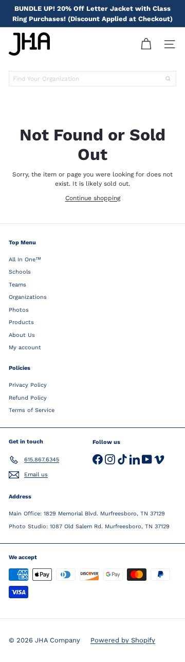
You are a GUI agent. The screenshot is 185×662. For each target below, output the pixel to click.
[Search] (168, 78)
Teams (17, 284)
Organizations (28, 297)
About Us (22, 335)
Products (21, 322)
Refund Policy (28, 398)
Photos (19, 310)
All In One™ (25, 259)
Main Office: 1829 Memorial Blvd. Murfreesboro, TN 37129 (87, 513)
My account (25, 347)
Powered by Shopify (122, 640)
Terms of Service (31, 410)
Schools (20, 272)
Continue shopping (92, 198)
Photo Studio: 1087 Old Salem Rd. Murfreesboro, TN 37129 (89, 526)
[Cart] (146, 44)
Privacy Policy (28, 385)
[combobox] (92, 78)
